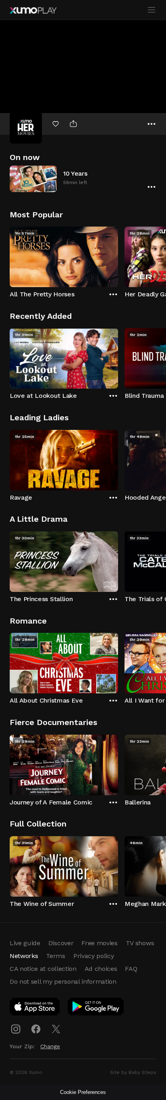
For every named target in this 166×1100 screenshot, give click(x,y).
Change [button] (50, 1046)
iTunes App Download (35, 1008)
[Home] (33, 10)
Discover (60, 943)
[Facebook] (36, 1029)
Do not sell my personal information (63, 981)
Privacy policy (93, 956)
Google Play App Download (96, 1008)
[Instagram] (16, 1029)
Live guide (25, 943)
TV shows (140, 943)
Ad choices (101, 968)
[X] (56, 1029)
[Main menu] (151, 10)
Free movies (99, 943)
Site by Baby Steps (133, 1072)
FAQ (131, 968)
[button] (83, 179)
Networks (24, 956)
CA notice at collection (43, 968)
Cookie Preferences (83, 1092)
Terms (55, 956)
